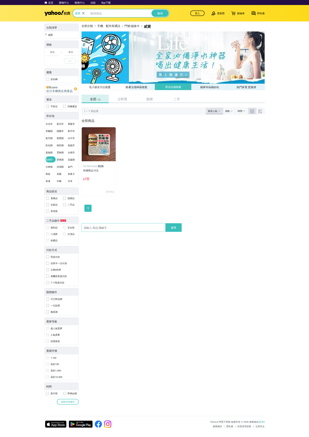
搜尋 (173, 227)
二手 (176, 99)
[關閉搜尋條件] (83, 13)
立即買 (122, 99)
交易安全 (260, 426)
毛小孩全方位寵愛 (100, 87)
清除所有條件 (68, 401)
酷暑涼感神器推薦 (136, 87)
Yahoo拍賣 (57, 13)
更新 (261, 421)
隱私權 (229, 426)
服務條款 (217, 426)
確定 (70, 61)
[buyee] (61, 89)
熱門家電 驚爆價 (246, 87)
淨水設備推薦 (173, 87)
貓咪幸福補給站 (209, 87)
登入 (197, 13)
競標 (149, 99)
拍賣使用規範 (244, 426)
